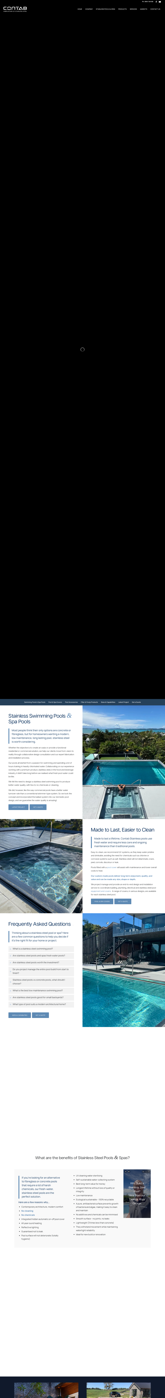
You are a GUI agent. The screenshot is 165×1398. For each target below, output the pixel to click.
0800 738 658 (149, 1)
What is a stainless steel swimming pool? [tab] (33, 949)
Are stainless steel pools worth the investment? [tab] (36, 963)
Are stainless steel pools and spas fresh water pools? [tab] (39, 956)
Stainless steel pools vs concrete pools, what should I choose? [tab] (39, 982)
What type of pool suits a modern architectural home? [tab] (39, 1004)
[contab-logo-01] (15, 9)
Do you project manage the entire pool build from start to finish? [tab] (41, 971)
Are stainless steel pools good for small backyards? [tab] (38, 997)
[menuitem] (80, 9)
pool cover (111, 868)
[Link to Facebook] (156, 2)
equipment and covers (101, 891)
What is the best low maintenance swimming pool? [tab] (38, 991)
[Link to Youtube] (160, 2)
